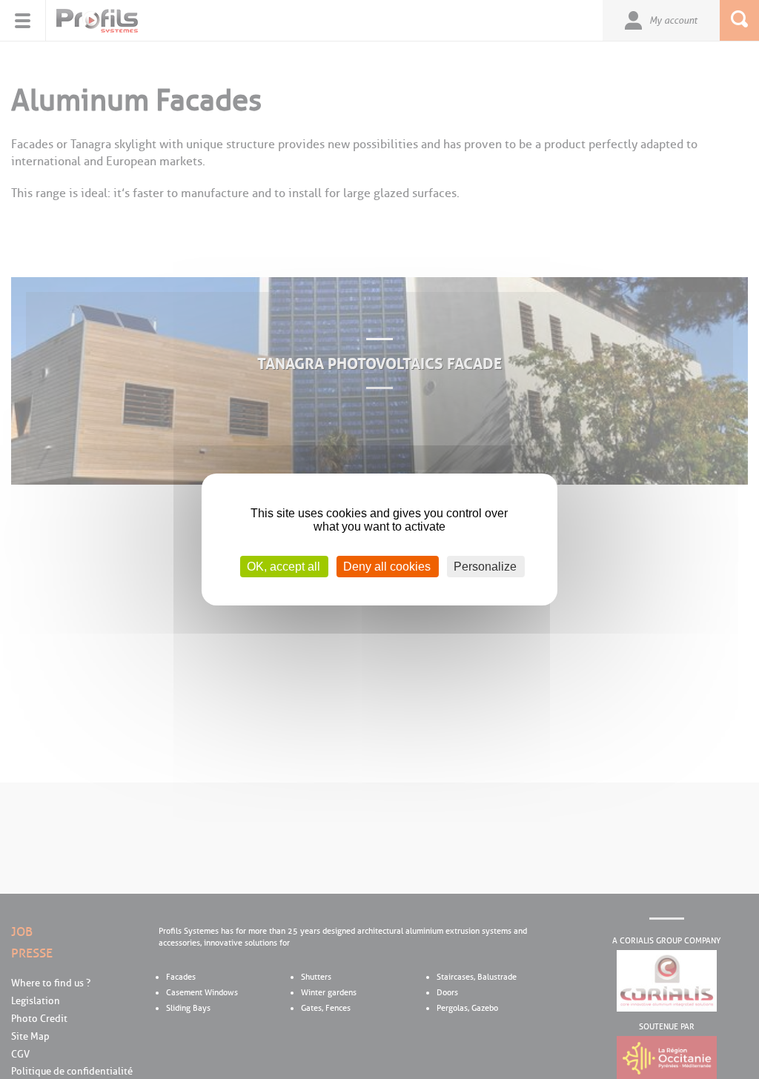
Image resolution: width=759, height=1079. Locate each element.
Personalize (485, 566)
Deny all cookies (387, 566)
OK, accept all (283, 566)
